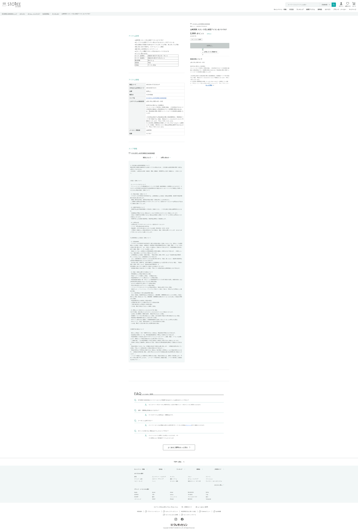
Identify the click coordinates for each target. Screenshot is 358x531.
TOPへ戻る (178, 462)
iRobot (172, 499)
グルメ (189, 476)
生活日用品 (46, 14)
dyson (153, 492)
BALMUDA (191, 492)
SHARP (136, 496)
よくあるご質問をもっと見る (178, 447)
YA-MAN (190, 494)
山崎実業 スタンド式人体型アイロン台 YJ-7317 (76, 14)
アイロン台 (55, 14)
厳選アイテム (310, 9)
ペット (154, 481)
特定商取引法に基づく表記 (188, 511)
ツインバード (173, 496)
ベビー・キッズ (138, 481)
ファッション (209, 479)
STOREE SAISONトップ (9, 14)
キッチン (172, 476)
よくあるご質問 (203, 507)
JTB (153, 494)
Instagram (176, 519)
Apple (135, 492)
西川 (207, 496)
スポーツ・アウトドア (158, 479)
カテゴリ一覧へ (218, 485)
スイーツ (208, 476)
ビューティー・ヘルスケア (159, 476)
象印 (153, 496)
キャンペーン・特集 (280, 9)
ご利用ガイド (217, 469)
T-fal (207, 494)
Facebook (182, 519)
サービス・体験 (174, 481)
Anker (171, 492)
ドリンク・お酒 (138, 479)
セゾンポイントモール (190, 514)
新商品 (320, 9)
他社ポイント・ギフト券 (194, 481)
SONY (153, 499)
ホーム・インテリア (34, 14)
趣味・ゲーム (173, 479)
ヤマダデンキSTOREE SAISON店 (156, 98)
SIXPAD (136, 494)
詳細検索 (324, 4)
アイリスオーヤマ (192, 496)
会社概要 (218, 511)
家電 (135, 476)
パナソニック (137, 499)
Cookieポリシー (206, 511)
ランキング (300, 9)
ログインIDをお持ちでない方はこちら (166, 507)
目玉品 (291, 9)
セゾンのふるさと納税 (172, 514)
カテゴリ (22, 14)
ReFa (207, 492)
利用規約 (139, 511)
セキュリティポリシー (172, 511)
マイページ (352, 9)
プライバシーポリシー (154, 511)
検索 (334, 5)
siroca (171, 494)
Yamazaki (208, 499)
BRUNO (190, 499)
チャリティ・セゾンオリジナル (214, 481)
